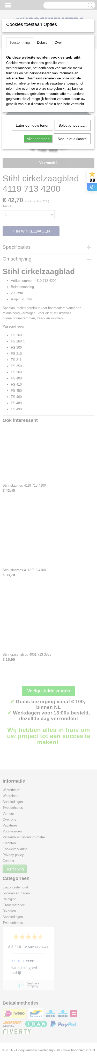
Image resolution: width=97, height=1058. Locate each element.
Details (42, 42)
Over (58, 42)
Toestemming (20, 42)
